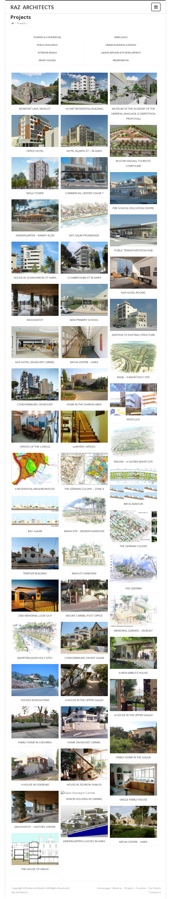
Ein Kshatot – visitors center (35, 827)
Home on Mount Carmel (84, 742)
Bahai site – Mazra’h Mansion (84, 531)
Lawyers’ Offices (84, 446)
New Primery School (84, 320)
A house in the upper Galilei (133, 715)
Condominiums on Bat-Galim (84, 658)
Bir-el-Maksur (133, 504)
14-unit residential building (84, 109)
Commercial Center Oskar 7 (84, 193)
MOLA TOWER (35, 193)
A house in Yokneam (35, 784)
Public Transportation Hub (133, 250)
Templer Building (35, 573)
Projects (129, 888)
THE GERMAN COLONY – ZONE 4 (84, 489)
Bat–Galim (35, 531)
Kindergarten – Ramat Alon (35, 235)
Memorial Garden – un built (133, 630)
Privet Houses (47, 60)
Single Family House (133, 799)
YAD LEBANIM (133, 588)
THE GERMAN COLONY (133, 546)
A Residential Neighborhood (35, 489)
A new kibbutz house (133, 673)
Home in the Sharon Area (84, 404)
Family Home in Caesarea (35, 742)
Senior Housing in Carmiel (84, 799)
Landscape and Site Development (121, 52)
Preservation (121, 60)
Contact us (155, 892)
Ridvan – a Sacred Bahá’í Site (133, 461)
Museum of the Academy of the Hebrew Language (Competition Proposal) (133, 113)
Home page (103, 888)
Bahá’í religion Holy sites (35, 658)
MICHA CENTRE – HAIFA (84, 362)
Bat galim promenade (84, 235)
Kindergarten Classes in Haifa (84, 841)
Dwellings (120, 37)
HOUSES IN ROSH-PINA (35, 700)
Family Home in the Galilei (133, 757)
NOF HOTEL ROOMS (133, 292)
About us (117, 888)
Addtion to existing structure (133, 335)
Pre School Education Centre (133, 208)
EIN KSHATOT (35, 320)
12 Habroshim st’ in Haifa (84, 277)
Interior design (47, 52)
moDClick (133, 419)
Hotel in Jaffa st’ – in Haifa (84, 151)
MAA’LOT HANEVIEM (84, 573)
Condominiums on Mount (35, 404)
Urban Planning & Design (121, 44)
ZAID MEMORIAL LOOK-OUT (35, 615)
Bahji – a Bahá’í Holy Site (133, 377)
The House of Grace (35, 869)
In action (141, 888)
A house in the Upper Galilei (84, 700)
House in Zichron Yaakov (84, 784)
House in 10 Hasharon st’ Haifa (35, 277)
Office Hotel (35, 151)
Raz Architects (20, 892)
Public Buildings (47, 44)
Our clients (154, 888)
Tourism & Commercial (47, 37)
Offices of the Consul (35, 446)
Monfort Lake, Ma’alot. (35, 109)
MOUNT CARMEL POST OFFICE (84, 615)
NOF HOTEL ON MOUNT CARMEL (35, 362)
